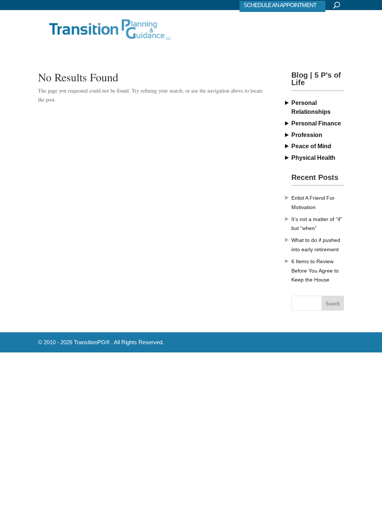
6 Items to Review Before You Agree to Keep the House (315, 270)
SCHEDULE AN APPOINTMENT (280, 5)
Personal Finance (316, 123)
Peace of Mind (311, 146)
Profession (306, 135)
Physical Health (313, 158)
